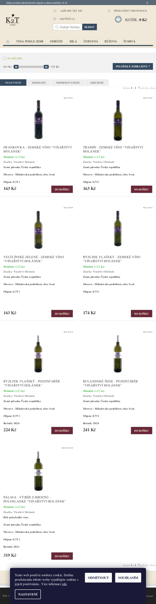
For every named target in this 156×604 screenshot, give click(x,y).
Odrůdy (56, 41)
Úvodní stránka (8, 41)
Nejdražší (39, 82)
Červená (90, 41)
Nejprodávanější (67, 82)
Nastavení (27, 594)
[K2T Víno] (27, 21)
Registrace (139, 10)
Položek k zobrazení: (133, 66)
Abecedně (97, 82)
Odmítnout (98, 577)
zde (64, 584)
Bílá (73, 41)
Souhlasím (128, 577)
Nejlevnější (13, 82)
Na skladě (14, 58)
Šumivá (129, 41)
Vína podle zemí (29, 41)
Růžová (111, 41)
